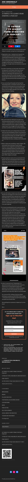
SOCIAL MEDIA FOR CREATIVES (9, 413)
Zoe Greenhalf (9, 2)
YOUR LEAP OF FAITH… (7, 383)
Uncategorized (5, 418)
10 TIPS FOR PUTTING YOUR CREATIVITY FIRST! (13, 381)
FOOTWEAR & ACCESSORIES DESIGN (10, 399)
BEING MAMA (5, 391)
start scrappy (8, 351)
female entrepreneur (9, 347)
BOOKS (3, 394)
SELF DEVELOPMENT (15, 344)
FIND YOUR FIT (5, 378)
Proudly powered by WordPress (8, 478)
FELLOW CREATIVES (7, 397)
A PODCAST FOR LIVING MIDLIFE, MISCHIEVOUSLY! (14, 375)
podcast (11, 348)
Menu (14, 7)
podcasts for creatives (16, 350)
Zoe (11, 11)
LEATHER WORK (6, 402)
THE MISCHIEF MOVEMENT (8, 415)
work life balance (17, 351)
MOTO (3, 405)
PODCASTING (7, 344)
